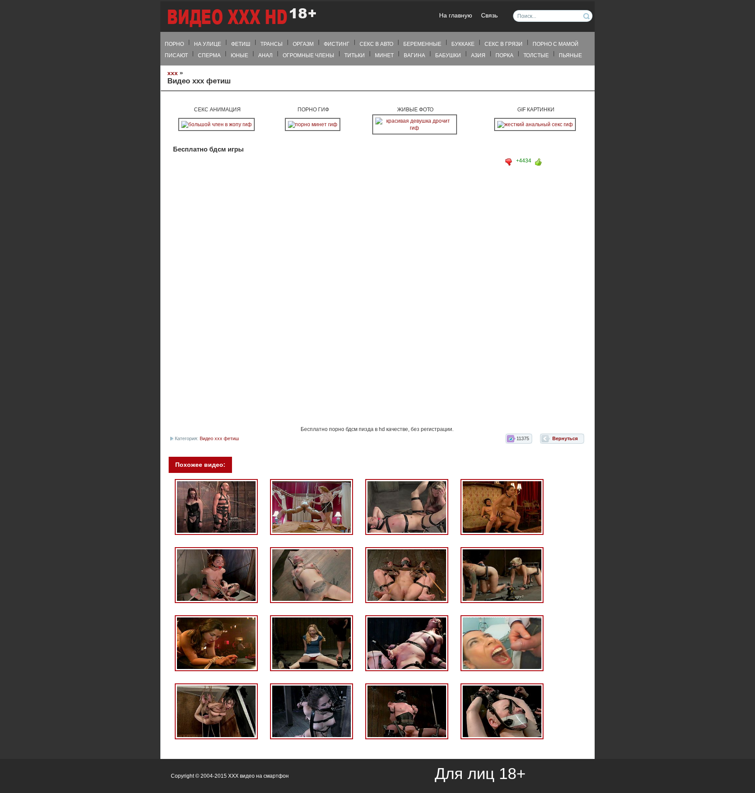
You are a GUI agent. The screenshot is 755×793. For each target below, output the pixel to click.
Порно (174, 44)
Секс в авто (376, 44)
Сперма (209, 55)
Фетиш (240, 44)
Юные (239, 55)
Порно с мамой (555, 44)
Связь (489, 15)
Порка (504, 55)
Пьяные (570, 55)
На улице (207, 44)
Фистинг (337, 44)
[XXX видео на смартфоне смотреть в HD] (241, 17)
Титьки (354, 55)
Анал (265, 55)
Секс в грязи (504, 44)
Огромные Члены (308, 55)
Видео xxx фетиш (219, 438)
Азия (478, 55)
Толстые (536, 55)
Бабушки (448, 55)
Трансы (271, 44)
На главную (455, 15)
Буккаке (462, 44)
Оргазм (303, 44)
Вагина (414, 55)
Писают (176, 55)
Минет (384, 55)
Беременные (422, 44)
